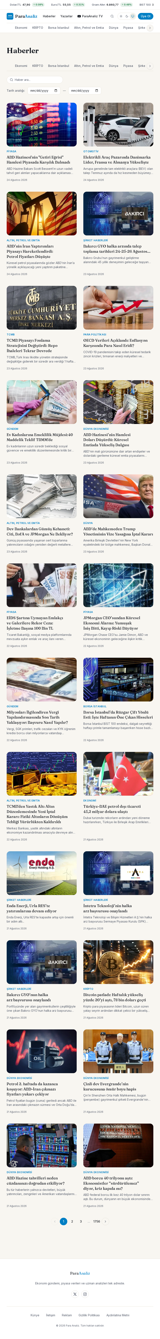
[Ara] (112, 16)
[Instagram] (85, 1294)
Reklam (67, 1315)
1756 (96, 1221)
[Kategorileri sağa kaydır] (150, 28)
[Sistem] (133, 16)
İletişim (50, 1315)
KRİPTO (37, 27)
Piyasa (128, 27)
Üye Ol (145, 16)
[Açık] (121, 16)
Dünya (113, 27)
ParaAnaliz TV (92, 16)
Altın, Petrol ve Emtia (89, 27)
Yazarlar (66, 16)
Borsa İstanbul (58, 27)
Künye (35, 1315)
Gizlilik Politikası (89, 1315)
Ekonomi (21, 27)
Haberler (49, 16)
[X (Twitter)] (75, 1294)
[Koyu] (127, 16)
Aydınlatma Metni (117, 1315)
